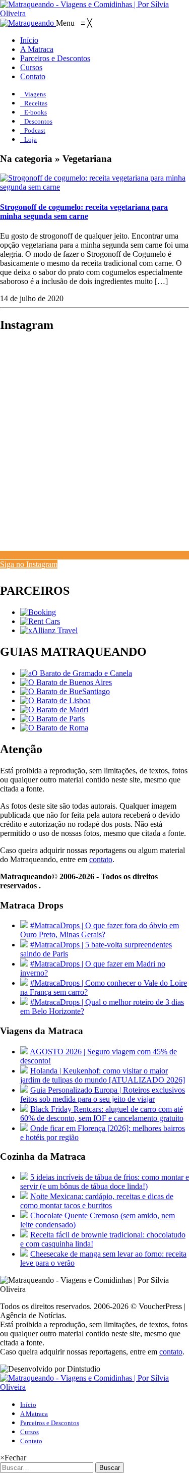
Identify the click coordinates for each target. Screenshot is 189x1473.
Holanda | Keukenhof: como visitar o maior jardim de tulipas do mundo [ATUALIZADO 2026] (102, 1075)
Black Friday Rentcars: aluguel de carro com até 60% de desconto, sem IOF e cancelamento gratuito (101, 1113)
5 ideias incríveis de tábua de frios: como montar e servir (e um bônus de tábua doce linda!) (104, 1182)
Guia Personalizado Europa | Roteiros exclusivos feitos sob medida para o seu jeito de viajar (102, 1094)
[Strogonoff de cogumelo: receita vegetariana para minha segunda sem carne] (94, 187)
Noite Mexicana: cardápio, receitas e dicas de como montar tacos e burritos (96, 1201)
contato (100, 859)
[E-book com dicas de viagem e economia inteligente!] (66, 682)
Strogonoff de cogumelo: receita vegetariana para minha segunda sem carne (84, 211)
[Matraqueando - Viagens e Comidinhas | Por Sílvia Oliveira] (94, 13)
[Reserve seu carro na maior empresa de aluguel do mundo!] (40, 621)
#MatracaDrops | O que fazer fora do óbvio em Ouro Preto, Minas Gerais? (99, 930)
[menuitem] (29, 40)
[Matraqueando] (28, 23)
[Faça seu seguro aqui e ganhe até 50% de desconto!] (49, 630)
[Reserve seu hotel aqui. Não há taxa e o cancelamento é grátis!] (38, 612)
